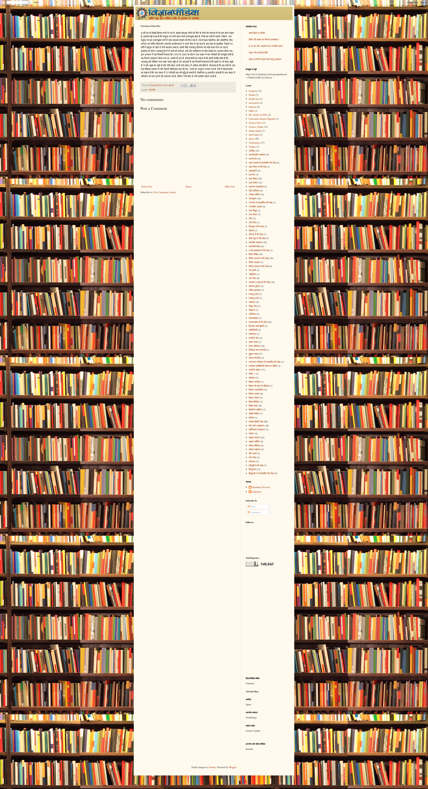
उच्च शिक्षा (253, 178)
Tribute (252, 146)
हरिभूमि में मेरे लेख (256, 465)
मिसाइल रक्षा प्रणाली (257, 349)
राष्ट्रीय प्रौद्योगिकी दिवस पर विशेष (263, 365)
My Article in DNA (258, 114)
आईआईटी (253, 170)
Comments (255, 512)
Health (252, 94)
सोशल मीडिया (254, 445)
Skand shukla (255, 130)
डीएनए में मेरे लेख (256, 234)
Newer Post (146, 186)
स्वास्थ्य (252, 461)
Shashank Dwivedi (261, 487)
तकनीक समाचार (255, 242)
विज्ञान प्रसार (254, 393)
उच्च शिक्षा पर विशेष (257, 32)
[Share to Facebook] (191, 85)
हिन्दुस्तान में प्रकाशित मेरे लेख (261, 473)
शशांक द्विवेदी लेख (256, 421)
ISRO (251, 110)
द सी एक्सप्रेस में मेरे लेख (259, 250)
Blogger (232, 767)
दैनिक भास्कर (254, 262)
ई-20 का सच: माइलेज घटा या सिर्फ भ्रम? (266, 46)
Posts (252, 506)
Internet (252, 106)
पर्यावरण (252, 302)
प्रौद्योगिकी (253, 329)
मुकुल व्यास (253, 353)
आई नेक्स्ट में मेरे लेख (257, 166)
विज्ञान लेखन (254, 397)
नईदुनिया (252, 274)
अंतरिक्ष (252, 150)
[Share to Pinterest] (194, 85)
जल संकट (253, 214)
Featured (253, 91)
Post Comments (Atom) (164, 192)
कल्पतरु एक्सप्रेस (256, 186)
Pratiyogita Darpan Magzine (262, 118)
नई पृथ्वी (252, 270)
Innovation (254, 102)
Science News (255, 122)
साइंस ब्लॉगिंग (254, 441)
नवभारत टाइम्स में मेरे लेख (259, 282)
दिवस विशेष (253, 254)
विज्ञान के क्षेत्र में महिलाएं (259, 385)
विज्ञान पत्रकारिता (256, 389)
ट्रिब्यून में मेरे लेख (256, 226)
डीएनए (251, 230)
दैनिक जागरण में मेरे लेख (259, 258)
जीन (250, 218)
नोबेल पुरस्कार (254, 290)
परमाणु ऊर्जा (254, 298)
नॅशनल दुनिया (254, 286)
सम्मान (251, 433)
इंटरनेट (252, 174)
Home (188, 186)
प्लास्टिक (252, 333)
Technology (254, 142)
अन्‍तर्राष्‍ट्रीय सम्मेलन (257, 154)
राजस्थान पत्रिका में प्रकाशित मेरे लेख (264, 361)
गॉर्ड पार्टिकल (254, 190)
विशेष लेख (253, 405)
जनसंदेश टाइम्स (255, 206)
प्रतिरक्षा (252, 313)
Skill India (254, 134)
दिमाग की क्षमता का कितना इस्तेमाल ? (264, 39)
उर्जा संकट (253, 182)
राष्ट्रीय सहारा (254, 369)
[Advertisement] (267, 621)
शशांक (251, 417)
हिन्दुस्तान (253, 469)
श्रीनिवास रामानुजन (257, 429)
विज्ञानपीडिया (254, 401)
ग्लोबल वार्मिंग (254, 194)
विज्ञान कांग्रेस (254, 381)
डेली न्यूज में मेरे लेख (257, 238)
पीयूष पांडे (253, 306)
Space (251, 138)
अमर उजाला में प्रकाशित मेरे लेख (262, 162)
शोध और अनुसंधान (256, 425)
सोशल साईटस (254, 449)
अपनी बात (253, 158)
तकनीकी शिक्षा (254, 246)
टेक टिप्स (252, 222)
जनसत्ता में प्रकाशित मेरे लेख (260, 202)
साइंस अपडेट (254, 437)
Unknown (256, 491)
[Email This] (182, 85)
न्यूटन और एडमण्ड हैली (258, 52)
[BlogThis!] (185, 85)
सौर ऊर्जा (252, 453)
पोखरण (252, 309)
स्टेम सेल (252, 457)
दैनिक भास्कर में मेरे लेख (259, 266)
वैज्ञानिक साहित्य (255, 409)
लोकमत (252, 377)
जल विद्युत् (253, 210)
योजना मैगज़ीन (255, 357)
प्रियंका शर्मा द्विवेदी (256, 326)
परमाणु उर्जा (253, 294)
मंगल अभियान (254, 345)
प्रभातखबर (253, 318)
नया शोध (152, 89)
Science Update (256, 126)
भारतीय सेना (254, 337)
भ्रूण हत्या (253, 341)
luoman (212, 767)
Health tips (254, 98)
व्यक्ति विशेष (254, 413)
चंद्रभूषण (252, 198)
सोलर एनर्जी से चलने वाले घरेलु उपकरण (265, 59)
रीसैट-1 (252, 373)
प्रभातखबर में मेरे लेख (258, 322)
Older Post (230, 186)
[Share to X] (188, 85)
